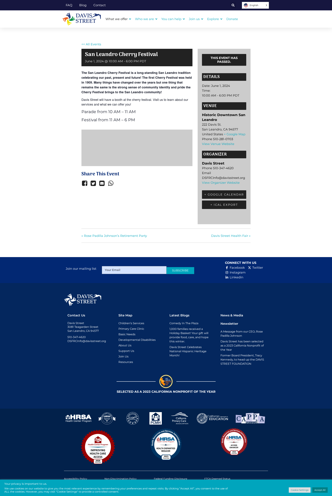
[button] (233, 5)
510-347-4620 (76, 337)
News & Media (231, 315)
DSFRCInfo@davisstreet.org (86, 341)
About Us (124, 345)
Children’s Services (131, 323)
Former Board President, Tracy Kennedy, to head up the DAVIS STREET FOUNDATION (242, 359)
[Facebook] (85, 183)
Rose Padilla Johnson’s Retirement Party (114, 236)
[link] (83, 19)
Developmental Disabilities (137, 340)
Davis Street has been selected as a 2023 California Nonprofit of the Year (242, 345)
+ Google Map (234, 134)
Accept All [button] (320, 490)
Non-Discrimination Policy (120, 478)
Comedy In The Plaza (183, 323)
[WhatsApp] (110, 183)
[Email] (102, 183)
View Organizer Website (221, 183)
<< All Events (91, 44)
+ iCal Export (224, 204)
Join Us (123, 356)
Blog (82, 5)
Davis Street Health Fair (231, 236)
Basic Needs (126, 334)
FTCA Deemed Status (217, 478)
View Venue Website (218, 144)
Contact (99, 5)
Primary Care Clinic (131, 328)
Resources (125, 362)
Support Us (126, 351)
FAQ (69, 5)
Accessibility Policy (75, 478)
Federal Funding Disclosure (170, 478)
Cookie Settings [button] (299, 490)
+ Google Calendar (224, 194)
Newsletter (229, 324)
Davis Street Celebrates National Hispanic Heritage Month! (187, 351)
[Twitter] (93, 183)
